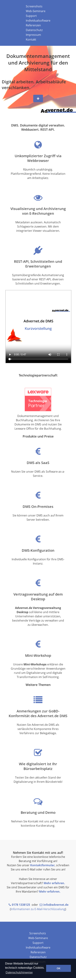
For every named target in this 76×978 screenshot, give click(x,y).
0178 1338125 (21, 905)
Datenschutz (34, 30)
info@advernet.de (55, 905)
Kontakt (31, 39)
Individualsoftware (38, 20)
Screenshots (34, 6)
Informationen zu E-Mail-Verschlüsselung (38, 909)
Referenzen (33, 25)
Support (31, 16)
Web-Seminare (35, 11)
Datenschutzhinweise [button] (19, 972)
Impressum (33, 35)
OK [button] (58, 968)
